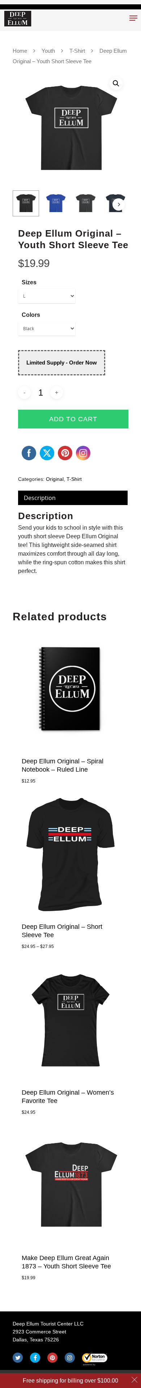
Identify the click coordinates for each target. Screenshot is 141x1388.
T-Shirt (77, 51)
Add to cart (73, 419)
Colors (31, 315)
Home (20, 51)
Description (40, 498)
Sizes (29, 282)
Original (55, 479)
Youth (48, 51)
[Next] (118, 204)
